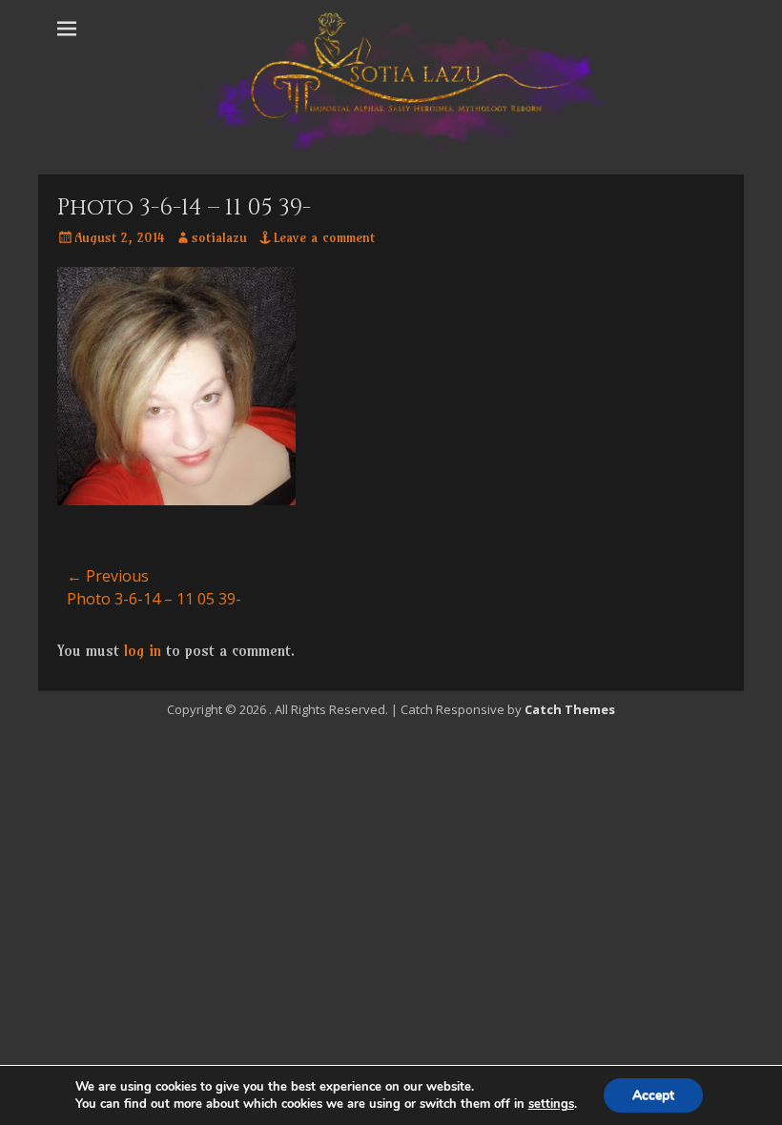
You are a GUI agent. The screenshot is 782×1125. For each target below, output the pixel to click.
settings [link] (551, 1104)
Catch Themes (570, 709)
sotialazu (219, 237)
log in (142, 650)
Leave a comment (324, 237)
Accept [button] (653, 1095)
